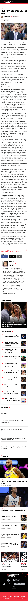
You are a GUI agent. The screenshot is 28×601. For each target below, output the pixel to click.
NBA (3, 322)
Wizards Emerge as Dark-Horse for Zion (11, 385)
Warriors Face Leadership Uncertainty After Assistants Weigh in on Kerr (11, 351)
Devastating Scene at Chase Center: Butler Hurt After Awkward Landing (10, 365)
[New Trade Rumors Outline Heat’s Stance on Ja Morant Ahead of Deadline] (24, 544)
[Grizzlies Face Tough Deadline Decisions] (14, 496)
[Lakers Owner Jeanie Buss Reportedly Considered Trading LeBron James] (23, 343)
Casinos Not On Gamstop (8, 596)
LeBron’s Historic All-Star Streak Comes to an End (14, 482)
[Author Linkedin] (2, 20)
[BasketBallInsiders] (8, 2)
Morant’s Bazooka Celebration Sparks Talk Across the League (11, 392)
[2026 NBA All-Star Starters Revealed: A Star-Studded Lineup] (23, 400)
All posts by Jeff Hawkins (8, 293)
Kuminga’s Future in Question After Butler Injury (11, 378)
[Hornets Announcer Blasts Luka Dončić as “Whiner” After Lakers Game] (24, 535)
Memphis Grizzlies (10, 251)
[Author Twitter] (5, 20)
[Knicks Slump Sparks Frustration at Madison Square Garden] (23, 372)
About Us (4, 594)
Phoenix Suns (17, 251)
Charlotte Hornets (13, 249)
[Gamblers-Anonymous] (14, 587)
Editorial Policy (10, 594)
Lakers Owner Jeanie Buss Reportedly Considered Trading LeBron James (11, 344)
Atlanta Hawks (4, 249)
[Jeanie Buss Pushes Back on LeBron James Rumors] (14, 315)
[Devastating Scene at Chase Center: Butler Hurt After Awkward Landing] (23, 365)
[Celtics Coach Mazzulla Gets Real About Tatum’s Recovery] (23, 358)
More (20, 256)
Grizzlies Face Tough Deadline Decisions (13, 510)
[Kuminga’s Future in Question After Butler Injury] (23, 379)
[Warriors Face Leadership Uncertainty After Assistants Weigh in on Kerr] (23, 351)
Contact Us (23, 594)
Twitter (13, 256)
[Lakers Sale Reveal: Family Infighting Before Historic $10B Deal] (23, 336)
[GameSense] (19, 584)
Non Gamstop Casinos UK (19, 596)
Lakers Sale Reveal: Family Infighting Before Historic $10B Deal (11, 336)
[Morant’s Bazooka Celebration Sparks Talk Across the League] (23, 393)
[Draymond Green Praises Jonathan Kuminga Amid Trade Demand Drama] (24, 526)
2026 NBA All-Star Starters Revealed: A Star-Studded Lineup (12, 399)
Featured (3, 251)
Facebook (5, 256)
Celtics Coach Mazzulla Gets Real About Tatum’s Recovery (12, 357)
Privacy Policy (17, 594)
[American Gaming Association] (17, 580)
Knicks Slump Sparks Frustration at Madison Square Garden (12, 371)
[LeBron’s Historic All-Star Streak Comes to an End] (14, 468)
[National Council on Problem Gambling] (7, 584)
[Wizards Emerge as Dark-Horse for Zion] (23, 386)
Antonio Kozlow (8, 322)
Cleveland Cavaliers (22, 249)
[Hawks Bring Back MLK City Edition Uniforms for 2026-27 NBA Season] (24, 518)
